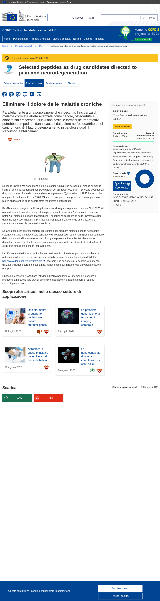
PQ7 (41, 46)
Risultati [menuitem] (71, 83)
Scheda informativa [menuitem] (13, 83)
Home (7, 38)
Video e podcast (61, 38)
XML (19, 397)
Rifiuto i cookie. (120, 596)
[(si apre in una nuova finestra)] (27, 15)
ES (18, 94)
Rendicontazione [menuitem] (54, 83)
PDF (51, 397)
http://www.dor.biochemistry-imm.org (22, 261)
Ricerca (99, 38)
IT (32, 94)
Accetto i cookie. (120, 588)
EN (11, 94)
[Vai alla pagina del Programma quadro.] (8, 69)
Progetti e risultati (40, 38)
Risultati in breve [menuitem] (34, 83)
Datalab (88, 38)
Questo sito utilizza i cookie (23, 591)
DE (4, 94)
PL (39, 94)
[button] (91, 17)
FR (25, 94)
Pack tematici (20, 38)
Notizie (77, 38)
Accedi (79, 17)
